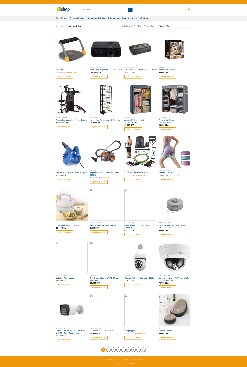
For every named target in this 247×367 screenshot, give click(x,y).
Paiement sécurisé (121, 360)
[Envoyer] (130, 10)
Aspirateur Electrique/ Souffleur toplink (71, 173)
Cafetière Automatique (65, 278)
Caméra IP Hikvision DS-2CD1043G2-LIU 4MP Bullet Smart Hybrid (71, 331)
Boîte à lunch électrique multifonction (71, 225)
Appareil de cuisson (167, 70)
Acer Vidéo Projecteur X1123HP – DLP (106, 70)
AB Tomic (60, 70)
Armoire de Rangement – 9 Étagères (105, 120)
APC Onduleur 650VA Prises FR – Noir (140, 70)
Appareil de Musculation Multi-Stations (71, 120)
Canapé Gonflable (166, 331)
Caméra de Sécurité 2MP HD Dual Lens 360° (104, 279)
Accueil (59, 26)
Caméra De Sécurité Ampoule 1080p (139, 278)
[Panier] (189, 10)
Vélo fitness (145, 18)
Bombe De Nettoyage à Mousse (103, 225)
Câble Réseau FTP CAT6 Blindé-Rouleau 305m (172, 226)
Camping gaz (129, 331)
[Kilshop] (66, 10)
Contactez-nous (136, 360)
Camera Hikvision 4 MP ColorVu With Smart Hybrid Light (174, 279)
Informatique (114, 18)
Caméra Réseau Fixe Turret (101, 331)
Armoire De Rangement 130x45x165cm (168, 121)
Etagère (125, 18)
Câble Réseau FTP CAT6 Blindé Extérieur (137, 226)
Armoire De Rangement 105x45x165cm (134, 121)
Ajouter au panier (64, 76)
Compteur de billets (97, 18)
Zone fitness (61, 18)
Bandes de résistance (167, 173)
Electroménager (77, 18)
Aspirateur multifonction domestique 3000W (104, 174)
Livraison (108, 360)
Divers (134, 18)
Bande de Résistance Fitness (136, 173)
